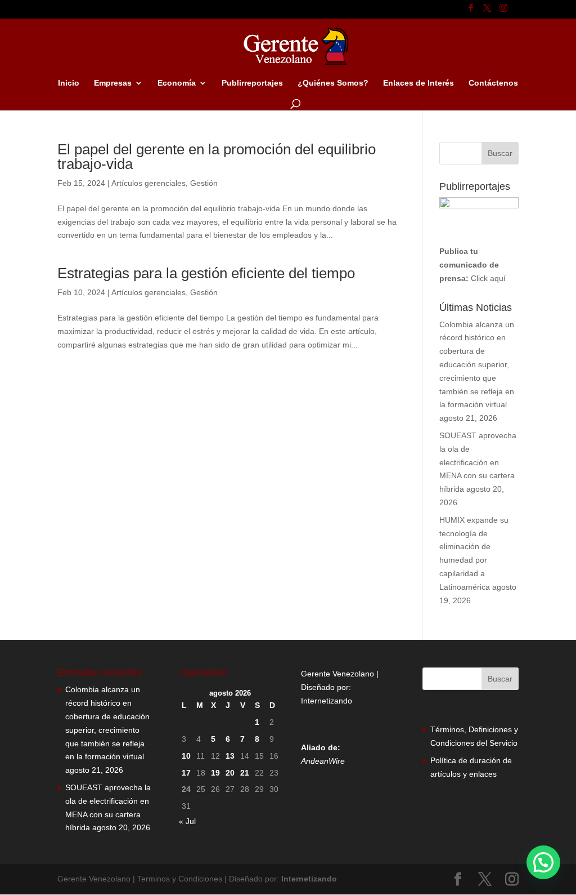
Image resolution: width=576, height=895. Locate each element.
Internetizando (326, 700)
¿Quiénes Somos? (333, 83)
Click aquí (488, 278)
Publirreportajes (252, 83)
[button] (543, 862)
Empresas (113, 83)
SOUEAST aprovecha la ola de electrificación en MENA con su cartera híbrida (477, 462)
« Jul (187, 821)
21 (244, 772)
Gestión (204, 183)
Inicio (68, 83)
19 (215, 772)
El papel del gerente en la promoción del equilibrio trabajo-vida (216, 156)
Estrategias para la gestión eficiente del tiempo (206, 273)
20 (230, 772)
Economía (177, 83)
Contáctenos (493, 83)
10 (186, 755)
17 (186, 772)
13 (230, 755)
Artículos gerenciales (148, 183)
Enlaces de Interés (418, 83)
